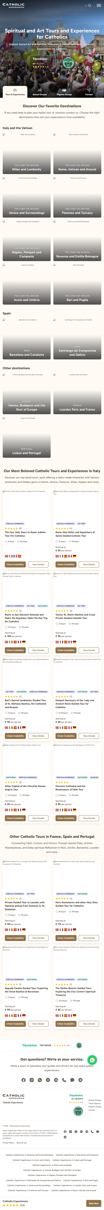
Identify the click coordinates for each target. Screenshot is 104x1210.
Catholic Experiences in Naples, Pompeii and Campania (52, 1175)
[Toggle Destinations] (99, 6)
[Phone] (64, 1080)
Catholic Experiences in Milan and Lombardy (52, 1165)
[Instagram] (32, 1080)
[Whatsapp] (40, 1080)
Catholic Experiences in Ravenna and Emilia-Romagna (29, 1155)
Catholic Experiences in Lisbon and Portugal (72, 1160)
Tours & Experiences (15, 94)
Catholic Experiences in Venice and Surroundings (29, 1185)
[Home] (27, 5)
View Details (38, 564)
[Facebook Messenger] (48, 1080)
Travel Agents (94, 1103)
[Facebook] (24, 1080)
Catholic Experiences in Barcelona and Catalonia (77, 1155)
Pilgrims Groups (64, 94)
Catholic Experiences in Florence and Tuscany (28, 1190)
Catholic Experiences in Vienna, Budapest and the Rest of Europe (52, 1170)
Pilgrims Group (94, 1106)
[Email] (56, 1080)
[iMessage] (72, 1080)
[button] (13, 528)
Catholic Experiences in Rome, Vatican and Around (73, 1190)
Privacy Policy (8, 1143)
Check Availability (15, 564)
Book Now (94, 1203)
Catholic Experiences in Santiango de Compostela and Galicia (33, 1180)
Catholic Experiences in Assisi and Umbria (31, 1160)
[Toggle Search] (88, 5)
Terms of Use (21, 1143)
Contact (89, 94)
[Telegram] (80, 1080)
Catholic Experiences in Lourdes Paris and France (75, 1185)
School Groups (40, 94)
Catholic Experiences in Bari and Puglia (80, 1180)
